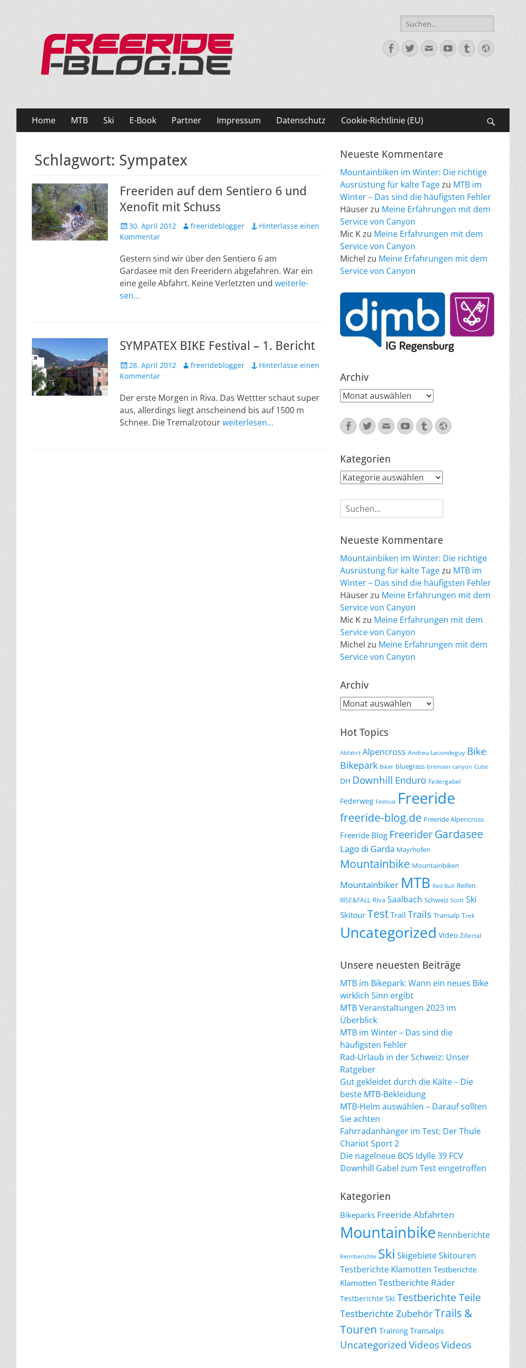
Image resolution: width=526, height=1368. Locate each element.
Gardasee (459, 833)
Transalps (427, 1330)
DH (345, 781)
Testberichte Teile (439, 1297)
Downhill (372, 780)
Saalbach (404, 899)
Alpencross (384, 751)
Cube (481, 766)
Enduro (410, 780)
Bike (476, 751)
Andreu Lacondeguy (436, 752)
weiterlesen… (247, 422)
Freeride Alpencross (454, 819)
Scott (457, 900)
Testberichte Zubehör (386, 1313)
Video (448, 935)
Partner (186, 120)
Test (377, 913)
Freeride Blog (363, 835)
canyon (462, 766)
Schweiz (436, 899)
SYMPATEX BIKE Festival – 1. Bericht (217, 346)
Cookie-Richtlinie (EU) (382, 120)
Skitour (352, 915)
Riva (378, 899)
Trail (398, 915)
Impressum (239, 120)
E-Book (142, 120)
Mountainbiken (435, 865)
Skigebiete (417, 1255)
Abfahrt (350, 752)
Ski (108, 120)
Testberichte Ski (367, 1298)
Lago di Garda (367, 849)
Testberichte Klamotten (385, 1269)
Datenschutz (301, 120)
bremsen (438, 766)
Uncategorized (388, 932)
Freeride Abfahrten (415, 1215)
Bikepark (359, 765)
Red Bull (444, 886)
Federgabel (444, 781)
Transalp (447, 915)
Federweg (356, 801)
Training (393, 1330)
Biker (386, 766)
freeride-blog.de (381, 817)
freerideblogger (218, 226)
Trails (419, 914)
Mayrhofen (413, 849)
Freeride (426, 798)
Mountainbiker (369, 885)
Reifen (466, 885)
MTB (79, 120)
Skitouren (457, 1255)
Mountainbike (375, 863)
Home (43, 120)
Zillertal (470, 935)
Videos (424, 1345)
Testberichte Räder (417, 1282)
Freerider (411, 834)
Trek (468, 915)
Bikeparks (357, 1215)
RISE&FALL (355, 900)
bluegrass (410, 766)
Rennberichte (464, 1235)
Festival (385, 801)
